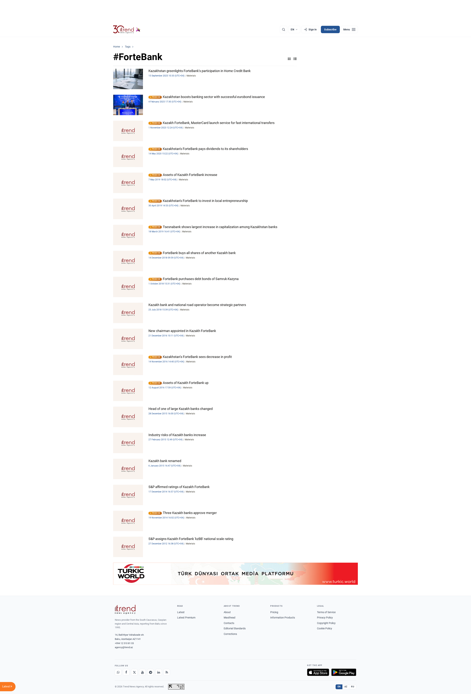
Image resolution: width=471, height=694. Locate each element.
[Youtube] (142, 672)
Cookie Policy (324, 628)
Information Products (282, 617)
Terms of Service (326, 612)
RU (352, 686)
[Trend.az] (126, 29)
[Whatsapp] (118, 672)
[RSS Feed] (166, 672)
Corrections (230, 633)
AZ (345, 686)
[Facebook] (126, 672)
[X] (134, 672)
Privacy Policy (325, 617)
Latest (181, 612)
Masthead (229, 617)
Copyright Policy (326, 623)
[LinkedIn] (158, 672)
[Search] (283, 29)
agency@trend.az (124, 647)
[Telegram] (150, 672)
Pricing (274, 612)
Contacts (229, 623)
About (227, 612)
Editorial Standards (235, 628)
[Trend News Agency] (125, 609)
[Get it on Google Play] (343, 672)
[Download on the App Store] (318, 672)
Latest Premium (186, 617)
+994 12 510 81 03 (124, 643)
